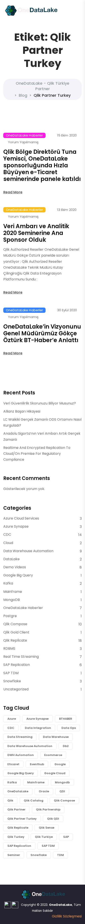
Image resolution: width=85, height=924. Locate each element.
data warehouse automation (29, 746)
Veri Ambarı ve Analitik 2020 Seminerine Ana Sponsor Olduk (36, 233)
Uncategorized (16, 689)
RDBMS (9, 648)
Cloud (8, 542)
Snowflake (12, 681)
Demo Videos (14, 567)
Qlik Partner (16, 809)
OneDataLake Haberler (24, 135)
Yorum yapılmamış (23, 142)
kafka (12, 782)
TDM (60, 855)
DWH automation (20, 755)
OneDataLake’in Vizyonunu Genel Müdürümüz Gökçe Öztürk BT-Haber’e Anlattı (42, 333)
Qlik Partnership (48, 809)
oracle (44, 791)
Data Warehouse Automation (28, 550)
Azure (11, 719)
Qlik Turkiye (44, 837)
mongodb (62, 782)
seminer (13, 855)
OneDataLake (17, 791)
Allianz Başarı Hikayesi (21, 411)
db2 (66, 746)
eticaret (13, 764)
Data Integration (38, 728)
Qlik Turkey (15, 837)
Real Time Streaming (21, 656)
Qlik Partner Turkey (22, 819)
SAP (66, 837)
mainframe (35, 782)
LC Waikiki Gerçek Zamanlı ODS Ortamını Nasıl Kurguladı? (42, 422)
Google (60, 764)
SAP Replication (16, 664)
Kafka (8, 583)
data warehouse (56, 737)
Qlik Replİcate (15, 640)
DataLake (11, 559)
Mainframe (12, 591)
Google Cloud (54, 773)
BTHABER (65, 719)
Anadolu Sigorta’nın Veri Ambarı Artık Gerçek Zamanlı (41, 436)
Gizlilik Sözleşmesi (67, 916)
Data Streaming (19, 737)
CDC (7, 534)
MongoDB (11, 599)
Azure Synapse (16, 526)
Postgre (10, 615)
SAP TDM (11, 673)
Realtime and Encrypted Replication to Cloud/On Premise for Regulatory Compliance (36, 453)
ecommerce (53, 755)
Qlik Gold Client (16, 632)
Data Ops (68, 728)
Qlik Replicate (17, 828)
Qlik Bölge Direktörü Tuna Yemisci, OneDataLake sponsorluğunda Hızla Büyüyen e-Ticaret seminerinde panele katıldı (42, 165)
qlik (10, 800)
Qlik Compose (15, 623)
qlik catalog (33, 800)
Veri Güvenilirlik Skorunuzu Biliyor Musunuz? (39, 403)
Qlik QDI (53, 819)
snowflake (39, 855)
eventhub (37, 764)
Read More (12, 192)
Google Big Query (18, 575)
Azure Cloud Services (21, 518)
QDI (62, 791)
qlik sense (46, 828)
